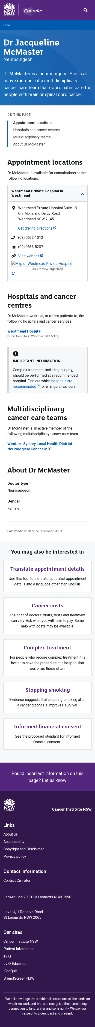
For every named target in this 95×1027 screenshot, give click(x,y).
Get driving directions (37, 228)
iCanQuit (10, 971)
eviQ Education (15, 963)
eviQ (7, 956)
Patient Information (18, 949)
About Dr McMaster (29, 144)
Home (7, 25)
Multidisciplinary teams (32, 137)
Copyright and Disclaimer (23, 849)
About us (10, 834)
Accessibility (13, 841)
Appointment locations (33, 123)
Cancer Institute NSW (72, 809)
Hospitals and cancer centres (36, 130)
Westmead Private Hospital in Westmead (37, 193)
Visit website (30, 256)
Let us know (54, 780)
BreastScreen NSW (18, 978)
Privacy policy (14, 856)
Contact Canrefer (16, 880)
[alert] (47, 370)
